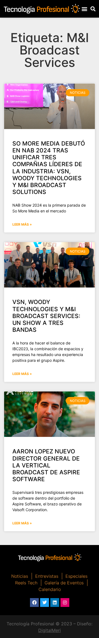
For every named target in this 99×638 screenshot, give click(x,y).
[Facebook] (34, 602)
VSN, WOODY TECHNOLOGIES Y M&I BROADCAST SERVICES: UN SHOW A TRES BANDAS (46, 316)
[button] (84, 8)
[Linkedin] (54, 602)
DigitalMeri (49, 630)
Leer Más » (22, 224)
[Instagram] (65, 602)
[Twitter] (44, 602)
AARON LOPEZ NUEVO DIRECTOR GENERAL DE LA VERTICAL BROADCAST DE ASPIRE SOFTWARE (46, 465)
